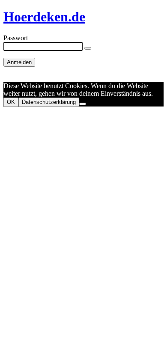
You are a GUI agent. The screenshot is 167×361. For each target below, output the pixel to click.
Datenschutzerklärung (49, 102)
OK (11, 102)
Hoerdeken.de (44, 16)
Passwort (15, 37)
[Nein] (82, 104)
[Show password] (87, 48)
